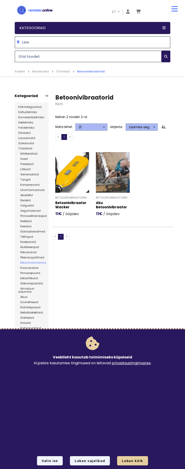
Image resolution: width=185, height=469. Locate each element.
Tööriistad (63, 71)
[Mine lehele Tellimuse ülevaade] (138, 12)
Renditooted (40, 71)
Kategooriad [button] (32, 27)
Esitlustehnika (27, 112)
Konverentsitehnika (31, 117)
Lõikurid (24, 169)
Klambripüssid (29, 307)
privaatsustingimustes (131, 363)
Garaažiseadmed (31, 231)
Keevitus (25, 226)
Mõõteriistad (27, 153)
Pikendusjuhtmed (31, 257)
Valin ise (50, 461)
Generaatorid (28, 174)
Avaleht (20, 71)
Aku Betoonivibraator (111, 205)
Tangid (24, 179)
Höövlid (24, 323)
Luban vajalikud (90, 461)
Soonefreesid (28, 302)
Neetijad (25, 221)
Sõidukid (24, 133)
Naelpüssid (27, 242)
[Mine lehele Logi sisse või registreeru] (128, 12)
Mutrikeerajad (28, 247)
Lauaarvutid (26, 138)
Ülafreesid (26, 317)
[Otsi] (165, 57)
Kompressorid (28, 184)
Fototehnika (26, 127)
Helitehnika (25, 122)
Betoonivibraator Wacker (70, 205)
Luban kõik (132, 461)
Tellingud (25, 236)
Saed (23, 158)
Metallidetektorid (30, 312)
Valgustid (26, 205)
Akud (22, 297)
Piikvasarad (27, 252)
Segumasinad (29, 210)
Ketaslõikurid (28, 278)
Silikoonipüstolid (30, 283)
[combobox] (92, 42)
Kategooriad (26, 96)
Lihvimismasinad (31, 190)
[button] (174, 9)
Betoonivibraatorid (91, 71)
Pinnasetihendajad (32, 216)
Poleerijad (26, 164)
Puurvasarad (28, 267)
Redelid (24, 200)
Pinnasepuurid (29, 273)
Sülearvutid (26, 143)
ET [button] (114, 11)
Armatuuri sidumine (26, 290)
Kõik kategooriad (30, 107)
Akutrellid (25, 195)
